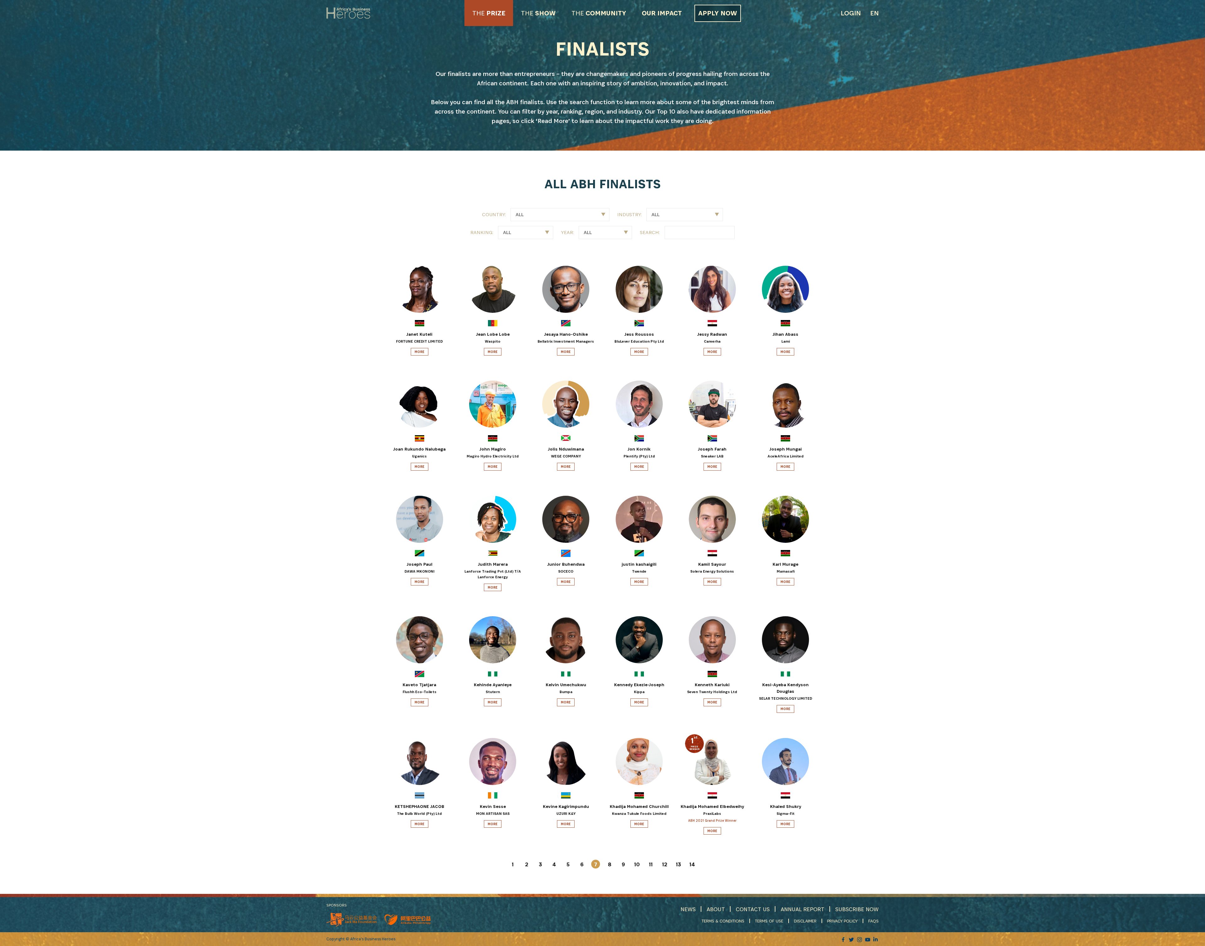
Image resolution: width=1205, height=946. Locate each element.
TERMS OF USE (769, 921)
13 (678, 864)
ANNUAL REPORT (802, 909)
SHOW (538, 13)
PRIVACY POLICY (842, 921)
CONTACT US (753, 909)
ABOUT (716, 909)
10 (637, 864)
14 (692, 864)
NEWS (688, 909)
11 (651, 864)
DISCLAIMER (805, 921)
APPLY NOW (717, 13)
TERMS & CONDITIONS (723, 921)
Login (851, 13)
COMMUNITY (598, 13)
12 (664, 864)
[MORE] (396, 351)
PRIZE (488, 13)
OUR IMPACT (662, 13)
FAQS (873, 921)
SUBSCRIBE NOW (857, 909)
